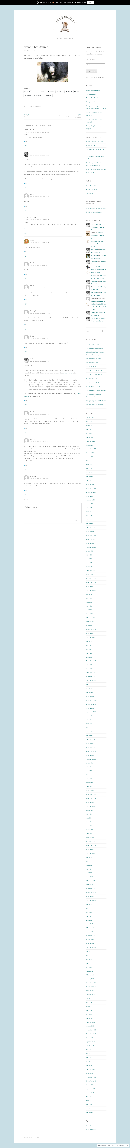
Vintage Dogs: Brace (92, 344)
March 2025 (89, 476)
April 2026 (89, 433)
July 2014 (89, 814)
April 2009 (89, 1061)
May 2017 (89, 684)
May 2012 (89, 916)
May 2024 (89, 516)
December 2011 (90, 936)
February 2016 (90, 739)
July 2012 (89, 908)
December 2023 (91, 535)
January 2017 (90, 696)
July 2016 (89, 720)
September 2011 (91, 947)
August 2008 (90, 1093)
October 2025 (90, 453)
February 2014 (90, 833)
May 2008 (89, 1104)
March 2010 (89, 1018)
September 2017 (91, 680)
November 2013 (91, 845)
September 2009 (91, 1042)
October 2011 (90, 943)
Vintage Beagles (91, 94)
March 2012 (89, 924)
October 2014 (90, 802)
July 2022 (89, 598)
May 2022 (89, 606)
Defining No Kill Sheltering (94, 141)
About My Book (69, 38)
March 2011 (89, 971)
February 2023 (90, 570)
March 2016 (89, 735)
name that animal (36, 106)
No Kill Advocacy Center (94, 212)
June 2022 (89, 602)
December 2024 (91, 488)
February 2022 (90, 618)
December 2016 (91, 700)
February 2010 (90, 1022)
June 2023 (89, 559)
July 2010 (89, 1002)
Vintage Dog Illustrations (94, 374)
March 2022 (89, 614)
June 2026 (89, 425)
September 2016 (91, 712)
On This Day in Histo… (98, 304)
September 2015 (91, 759)
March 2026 (89, 437)
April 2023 (89, 563)
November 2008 (91, 1081)
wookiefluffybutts (97, 267)
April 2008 (89, 1108)
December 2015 (91, 747)
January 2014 (90, 837)
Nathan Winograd (91, 189)
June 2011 (89, 959)
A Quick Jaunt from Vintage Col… (98, 227)
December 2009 (91, 1030)
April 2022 (89, 610)
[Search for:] (94, 331)
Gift (90, 2)
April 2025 (89, 472)
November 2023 (91, 539)
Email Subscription (93, 48)
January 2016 (90, 743)
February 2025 (90, 480)
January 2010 (90, 1026)
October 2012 (90, 896)
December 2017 (91, 677)
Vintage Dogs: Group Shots (94, 404)
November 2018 (91, 661)
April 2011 (89, 967)
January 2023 (90, 574)
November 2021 (91, 629)
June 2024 (89, 512)
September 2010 (91, 994)
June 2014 (89, 818)
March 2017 (89, 692)
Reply (25, 145)
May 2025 (89, 468)
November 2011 (91, 940)
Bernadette (94, 255)
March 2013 (89, 877)
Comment (75, 520)
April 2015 (89, 779)
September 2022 (91, 590)
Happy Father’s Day (92, 378)
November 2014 (91, 798)
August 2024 (89, 504)
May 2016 (89, 728)
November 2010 (91, 987)
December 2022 (91, 578)
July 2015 (89, 767)
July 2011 (88, 955)
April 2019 (89, 657)
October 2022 (90, 586)
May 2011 (88, 963)
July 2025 (89, 461)
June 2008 (89, 1100)
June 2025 (89, 465)
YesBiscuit (33, 359)
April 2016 (89, 731)
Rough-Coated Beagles (93, 90)
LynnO (32, 439)
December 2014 (91, 794)
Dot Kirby (33, 130)
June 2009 (89, 1053)
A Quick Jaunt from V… (98, 241)
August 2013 (89, 857)
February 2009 (90, 1069)
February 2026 (90, 441)
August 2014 (89, 810)
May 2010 (89, 1010)
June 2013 (89, 865)
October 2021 (90, 633)
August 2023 (89, 551)
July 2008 (89, 1097)
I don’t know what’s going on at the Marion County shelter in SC (69, 116)
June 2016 (89, 724)
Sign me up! (91, 71)
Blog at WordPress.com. (32, 1137)
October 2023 (90, 543)
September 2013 (91, 853)
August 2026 (90, 417)
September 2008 (91, 1089)
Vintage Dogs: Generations (94, 348)
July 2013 (89, 861)
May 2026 (89, 429)
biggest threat (67, 373)
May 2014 (89, 822)
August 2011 (89, 951)
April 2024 (89, 519)
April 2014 (89, 826)
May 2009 (89, 1057)
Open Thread (27, 115)
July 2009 (89, 1049)
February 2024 (90, 527)
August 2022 (89, 594)
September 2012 (91, 900)
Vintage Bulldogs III (92, 366)
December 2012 (91, 888)
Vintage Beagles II (92, 98)
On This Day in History (98, 301)
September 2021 (91, 637)
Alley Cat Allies (91, 185)
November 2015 (91, 751)
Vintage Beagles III (92, 102)
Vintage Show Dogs (92, 362)
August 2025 (89, 457)
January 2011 (90, 979)
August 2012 (89, 904)
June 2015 (89, 771)
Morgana (33, 336)
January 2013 (90, 885)
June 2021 (89, 649)
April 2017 (89, 688)
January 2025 (90, 484)
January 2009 (90, 1073)
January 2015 (90, 790)
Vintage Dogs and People (94, 370)
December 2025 (91, 449)
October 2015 (90, 755)
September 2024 (91, 500)
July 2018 (89, 665)
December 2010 (91, 983)
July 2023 (89, 555)
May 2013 (89, 869)
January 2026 (90, 445)
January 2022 (90, 622)
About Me (59, 38)
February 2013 (90, 881)
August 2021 (89, 641)
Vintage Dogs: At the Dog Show (96, 390)
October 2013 (90, 849)
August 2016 (89, 716)
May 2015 (89, 775)
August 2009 (90, 1045)
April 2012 (89, 920)
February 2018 (90, 673)
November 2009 (91, 1034)
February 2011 (90, 975)
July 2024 (89, 508)
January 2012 (90, 932)
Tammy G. (33, 311)
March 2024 (89, 523)
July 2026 (89, 421)
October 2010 (90, 991)
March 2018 (89, 669)
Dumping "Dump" (91, 145)
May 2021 (89, 653)
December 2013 (91, 841)
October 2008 (90, 1085)
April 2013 (89, 873)
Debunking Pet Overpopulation (96, 208)
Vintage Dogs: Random (98, 269)
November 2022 (91, 582)
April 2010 (89, 1014)
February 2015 (90, 786)
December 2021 (91, 625)
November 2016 (91, 704)
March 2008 (89, 1112)
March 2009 (89, 1065)
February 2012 (90, 928)
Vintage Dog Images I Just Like (96, 401)
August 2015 (89, 763)
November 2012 (91, 892)
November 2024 (91, 492)
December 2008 (91, 1077)
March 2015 (89, 782)
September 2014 (91, 806)
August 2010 (89, 998)
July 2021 (89, 645)
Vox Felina (89, 193)
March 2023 (89, 567)
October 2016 (90, 708)
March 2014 (89, 830)
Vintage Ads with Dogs (93, 358)
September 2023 (91, 547)
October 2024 (90, 496)
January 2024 (90, 531)
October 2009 (90, 1038)
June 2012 (89, 912)
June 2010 (89, 1006)
